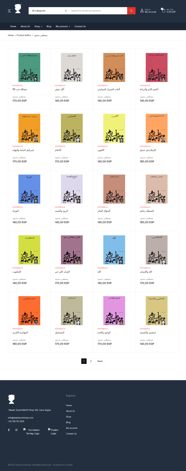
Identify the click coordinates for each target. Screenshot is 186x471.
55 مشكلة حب (19, 89)
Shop (37, 26)
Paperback (17, 85)
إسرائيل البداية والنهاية (23, 150)
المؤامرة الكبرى (20, 332)
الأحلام (58, 150)
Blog (49, 26)
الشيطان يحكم (147, 210)
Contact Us (80, 26)
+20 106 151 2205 (16, 421)
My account (62, 26)
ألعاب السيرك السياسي (109, 89)
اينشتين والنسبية (148, 332)
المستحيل (59, 332)
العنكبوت (16, 271)
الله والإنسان (146, 271)
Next (100, 361)
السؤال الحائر (104, 210)
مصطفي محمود (19, 96)
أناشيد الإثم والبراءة (149, 89)
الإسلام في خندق (148, 150)
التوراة (15, 210)
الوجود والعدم (104, 332)
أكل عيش (59, 89)
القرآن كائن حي (62, 271)
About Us (25, 26)
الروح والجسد (61, 210)
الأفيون (101, 150)
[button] (9, 10)
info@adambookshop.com (20, 417)
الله (99, 271)
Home (13, 26)
